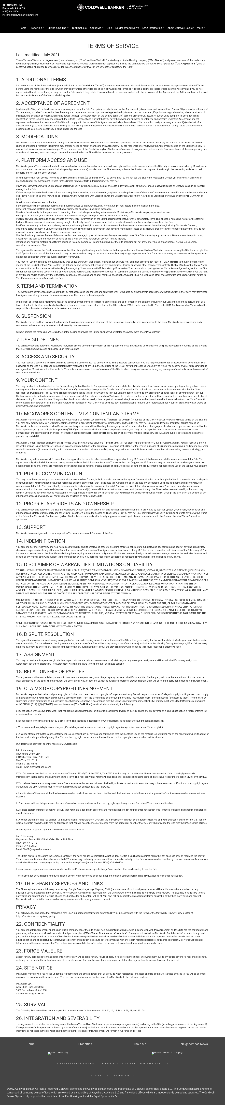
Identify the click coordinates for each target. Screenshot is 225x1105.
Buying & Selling (58, 29)
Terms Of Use (66, 1063)
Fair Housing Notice (154, 1063)
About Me (97, 29)
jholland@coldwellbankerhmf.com (20, 15)
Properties (37, 29)
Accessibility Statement (119, 1063)
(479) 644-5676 (10, 11)
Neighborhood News (127, 28)
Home (22, 28)
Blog (109, 28)
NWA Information (153, 29)
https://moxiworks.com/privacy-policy (35, 916)
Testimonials (79, 28)
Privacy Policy (88, 1063)
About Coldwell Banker (181, 28)
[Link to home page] (112, 7)
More (201, 29)
